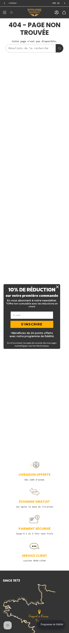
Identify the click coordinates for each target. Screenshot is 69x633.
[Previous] (4, 3)
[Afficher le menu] (4, 12)
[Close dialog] (57, 287)
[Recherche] (59, 48)
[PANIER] (64, 12)
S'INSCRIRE (32, 324)
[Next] (64, 3)
